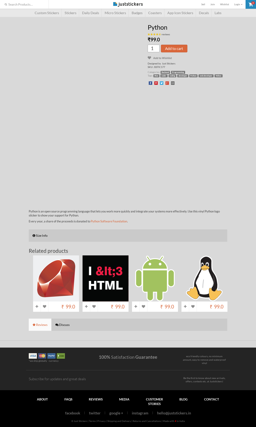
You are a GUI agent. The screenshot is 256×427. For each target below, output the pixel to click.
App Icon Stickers (180, 13)
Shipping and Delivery (119, 420)
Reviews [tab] (42, 325)
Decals (204, 13)
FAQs (68, 399)
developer (183, 76)
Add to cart (174, 48)
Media (124, 399)
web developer (206, 76)
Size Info (41, 235)
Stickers (70, 13)
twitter (95, 413)
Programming (178, 72)
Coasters (155, 13)
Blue (156, 76)
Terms (92, 420)
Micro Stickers (115, 13)
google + (116, 413)
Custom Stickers (47, 13)
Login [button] (237, 4)
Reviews (96, 399)
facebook (72, 413)
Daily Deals (90, 13)
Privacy (101, 420)
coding (172, 76)
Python (193, 76)
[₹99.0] (56, 299)
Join (212, 4)
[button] (251, 4)
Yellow (218, 76)
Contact (211, 399)
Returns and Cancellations (147, 420)
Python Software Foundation (109, 221)
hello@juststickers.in (174, 413)
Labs (218, 13)
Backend (165, 72)
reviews (166, 34)
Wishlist (224, 4)
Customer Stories (154, 401)
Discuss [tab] (64, 325)
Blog (183, 399)
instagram (140, 413)
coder (163, 76)
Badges (137, 13)
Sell (204, 4)
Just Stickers (128, 4)
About (42, 399)
